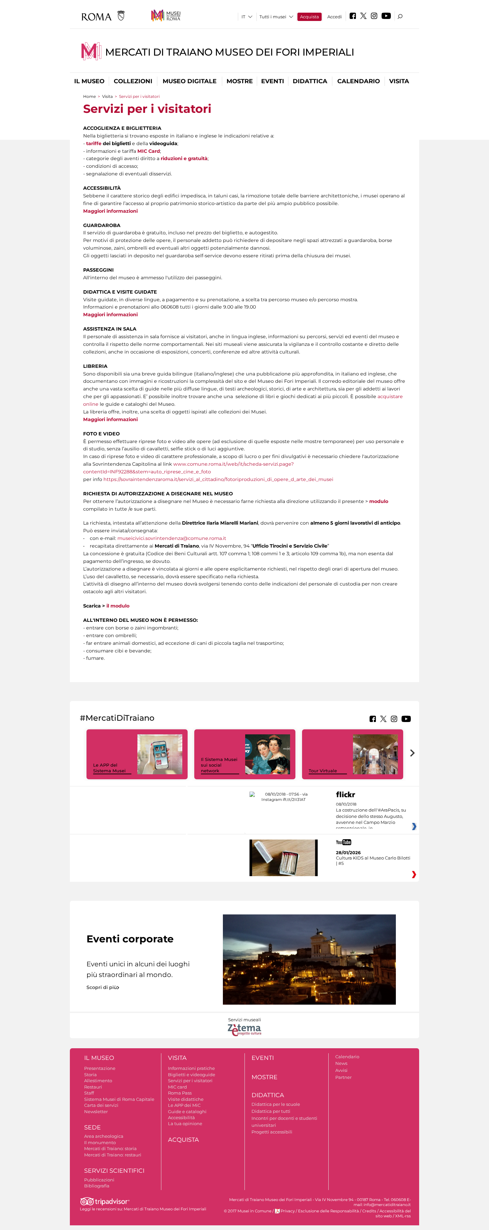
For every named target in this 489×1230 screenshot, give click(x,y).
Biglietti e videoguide (191, 1074)
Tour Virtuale (323, 770)
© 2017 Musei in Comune (247, 1211)
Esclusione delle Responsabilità (328, 1211)
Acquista (309, 16)
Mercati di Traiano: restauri (112, 1154)
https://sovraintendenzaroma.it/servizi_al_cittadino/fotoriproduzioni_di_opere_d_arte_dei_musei (218, 479)
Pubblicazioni (99, 1179)
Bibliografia (96, 1185)
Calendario (358, 81)
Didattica (310, 81)
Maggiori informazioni (110, 211)
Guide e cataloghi (187, 1111)
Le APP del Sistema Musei (109, 767)
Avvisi (341, 1070)
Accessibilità (181, 1117)
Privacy (288, 1211)
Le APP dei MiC (184, 1105)
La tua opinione (185, 1123)
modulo (378, 501)
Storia (90, 1074)
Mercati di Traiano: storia (110, 1148)
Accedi (334, 16)
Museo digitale (190, 81)
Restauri (93, 1087)
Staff (89, 1093)
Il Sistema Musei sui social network (219, 765)
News (341, 1063)
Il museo (89, 81)
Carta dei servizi (101, 1105)
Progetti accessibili (271, 1131)
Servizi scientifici (114, 1171)
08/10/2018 (371, 816)
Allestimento (98, 1080)
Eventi (272, 81)
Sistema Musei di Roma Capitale (119, 1099)
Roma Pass (180, 1093)
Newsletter (96, 1111)
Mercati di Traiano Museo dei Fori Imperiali (229, 52)
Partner (343, 1077)
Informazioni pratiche (191, 1068)
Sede (92, 1127)
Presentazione (99, 1068)
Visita (399, 81)
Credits (369, 1211)
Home (89, 96)
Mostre (240, 81)
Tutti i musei (272, 16)
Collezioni (133, 81)
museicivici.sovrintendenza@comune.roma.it (171, 538)
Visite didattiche (186, 1099)
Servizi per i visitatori (190, 1080)
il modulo (117, 606)
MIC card (177, 1087)
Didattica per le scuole (275, 1104)
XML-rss (403, 1216)
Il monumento (100, 1142)
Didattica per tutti (270, 1111)
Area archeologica (103, 1136)
